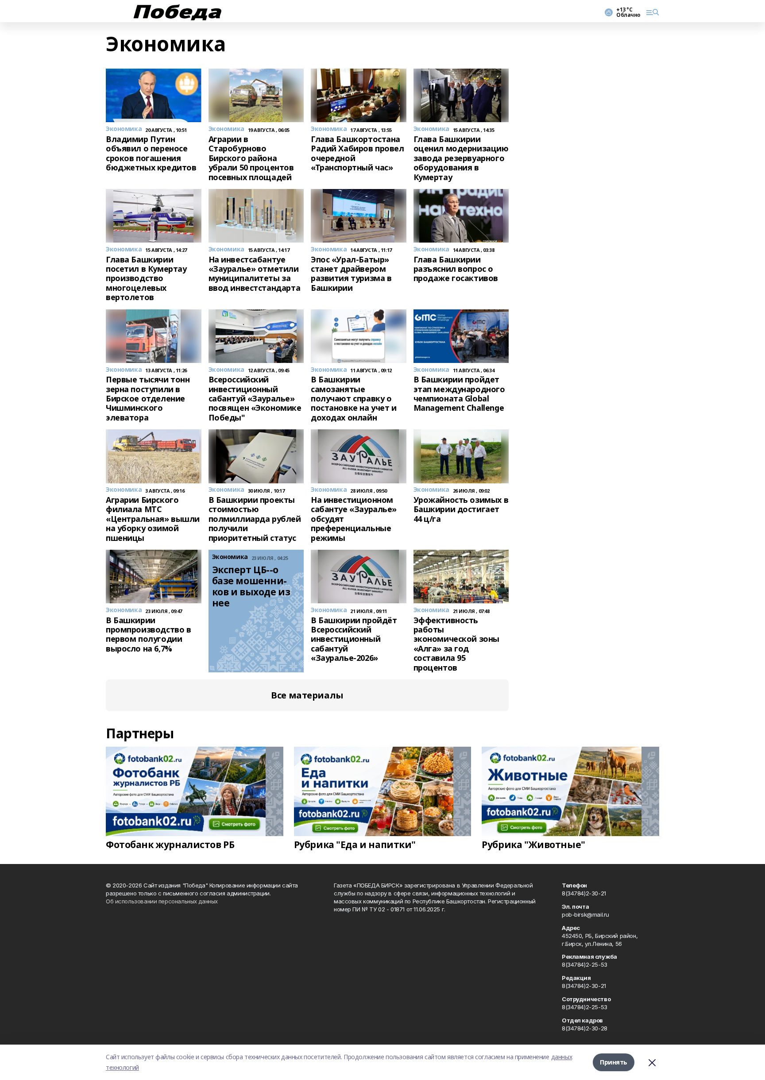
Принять (613, 1062)
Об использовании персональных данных (162, 901)
